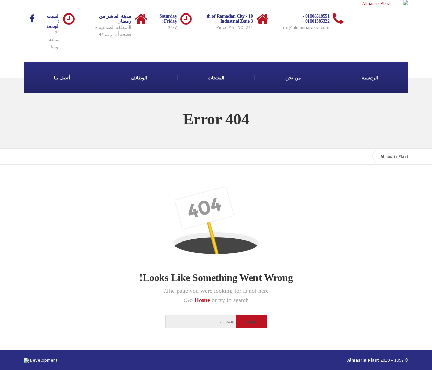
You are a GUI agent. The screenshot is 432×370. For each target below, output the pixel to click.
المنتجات (216, 77)
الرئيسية (370, 77)
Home (203, 299)
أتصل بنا (62, 77)
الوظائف (139, 77)
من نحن (293, 77)
